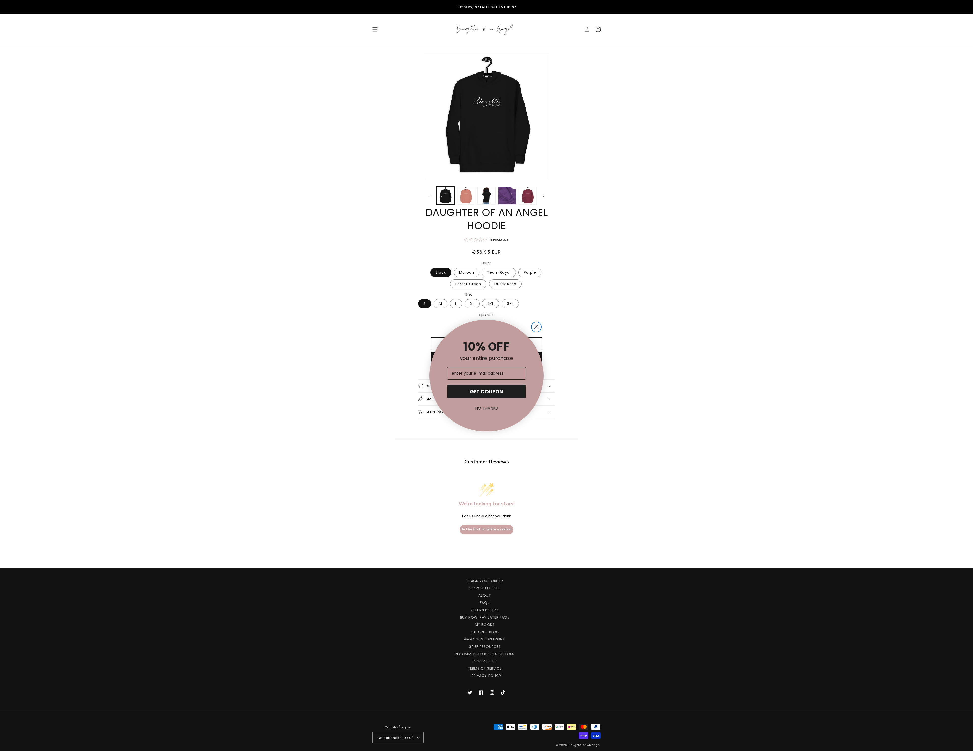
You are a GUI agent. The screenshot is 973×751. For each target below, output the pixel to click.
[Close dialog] (536, 327)
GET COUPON (486, 391)
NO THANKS (486, 408)
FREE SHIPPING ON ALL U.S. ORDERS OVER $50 (492, 7)
